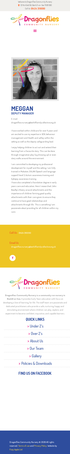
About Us (36, 340)
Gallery (37, 355)
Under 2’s (36, 326)
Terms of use (24, 445)
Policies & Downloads (36, 363)
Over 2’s (36, 333)
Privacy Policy (40, 445)
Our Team (36, 348)
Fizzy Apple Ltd (16, 449)
